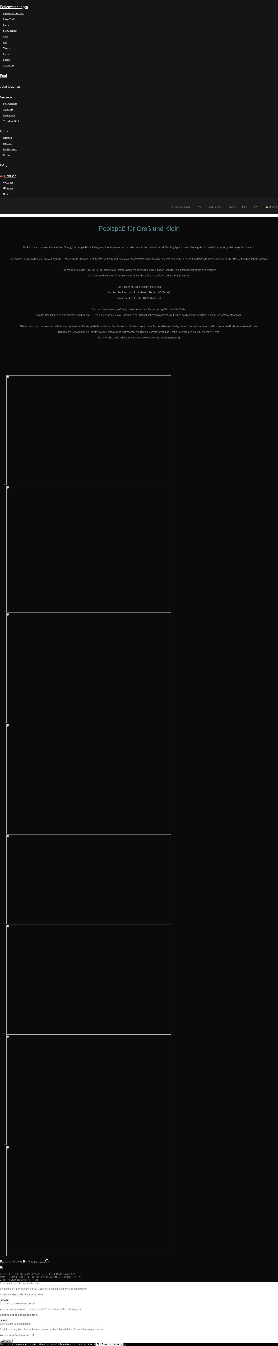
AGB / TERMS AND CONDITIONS (19, 1280)
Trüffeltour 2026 (11, 121)
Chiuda (4, 1300)
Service (6, 97)
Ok (98, 1344)
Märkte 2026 (9, 115)
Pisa (5, 42)
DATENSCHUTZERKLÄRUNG (42, 1277)
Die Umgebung (10, 149)
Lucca (6, 25)
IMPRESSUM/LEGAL (12, 1277)
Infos (4, 131)
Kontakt (6, 155)
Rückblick (7, 138)
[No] (125, 1345)
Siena (5, 36)
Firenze (6, 54)
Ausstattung (8, 65)
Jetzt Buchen (10, 86)
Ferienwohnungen (14, 7)
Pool (3, 75)
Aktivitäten (8, 109)
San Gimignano (10, 31)
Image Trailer (9, 19)
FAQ (3, 165)
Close (4, 1320)
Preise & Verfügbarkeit (13, 13)
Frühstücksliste (10, 104)
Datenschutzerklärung (112, 1344)
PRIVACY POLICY (71, 1277)
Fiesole (6, 60)
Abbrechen (6, 1341)
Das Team (7, 143)
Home (6, 194)
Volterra (6, 48)
